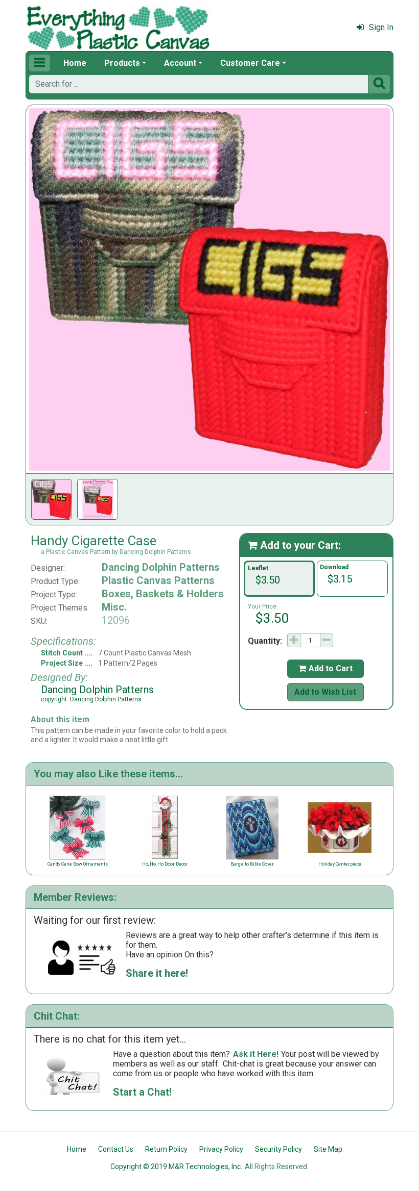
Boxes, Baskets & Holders (163, 594)
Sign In (381, 27)
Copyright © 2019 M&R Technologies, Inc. (176, 1166)
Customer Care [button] (250, 63)
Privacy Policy (221, 1149)
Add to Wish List (325, 692)
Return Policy (166, 1149)
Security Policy (278, 1149)
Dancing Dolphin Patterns (161, 567)
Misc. (114, 607)
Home (74, 63)
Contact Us (115, 1149)
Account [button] (180, 63)
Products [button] (122, 63)
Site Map (328, 1149)
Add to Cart (325, 668)
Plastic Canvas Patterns (158, 580)
